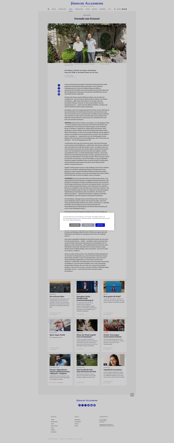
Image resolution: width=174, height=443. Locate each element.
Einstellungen (88, 225)
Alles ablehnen (75, 225)
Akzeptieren (100, 225)
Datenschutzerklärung (75, 220)
